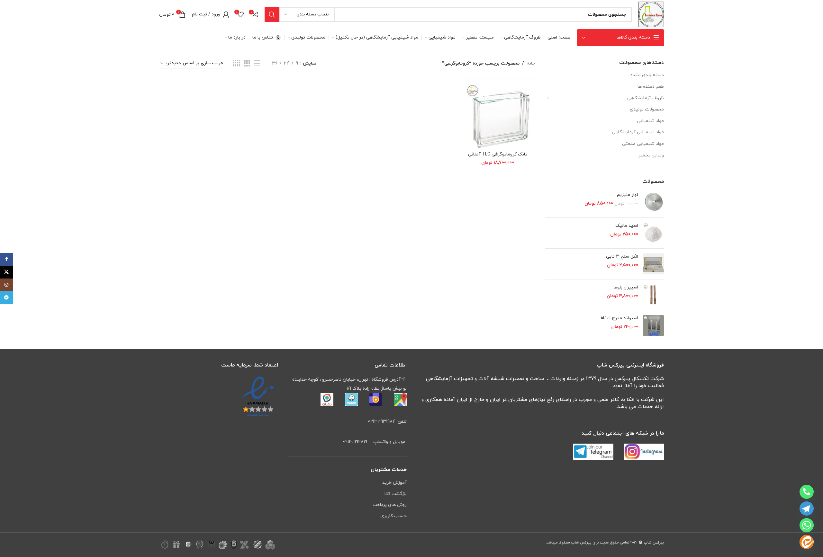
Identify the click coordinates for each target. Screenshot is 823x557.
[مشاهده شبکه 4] (236, 63)
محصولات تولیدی (647, 109)
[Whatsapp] (807, 525)
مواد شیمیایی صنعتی (643, 144)
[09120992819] (807, 492)
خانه (531, 63)
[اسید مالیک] (653, 233)
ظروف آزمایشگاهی (645, 98)
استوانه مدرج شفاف (618, 318)
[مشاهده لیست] (257, 63)
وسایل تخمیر (651, 155)
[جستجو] (272, 14)
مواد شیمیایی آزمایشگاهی (638, 132)
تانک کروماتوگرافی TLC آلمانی (497, 154)
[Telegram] (807, 508)
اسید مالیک (626, 226)
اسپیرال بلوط (626, 287)
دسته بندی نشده (647, 75)
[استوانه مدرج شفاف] (653, 325)
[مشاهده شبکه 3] (247, 63)
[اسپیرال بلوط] (653, 294)
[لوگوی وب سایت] (651, 14)
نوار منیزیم (627, 195)
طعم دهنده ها (651, 87)
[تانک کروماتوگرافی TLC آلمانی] (497, 115)
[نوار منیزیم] (653, 202)
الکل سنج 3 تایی (622, 256)
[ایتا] (807, 542)
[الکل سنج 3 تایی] (653, 263)
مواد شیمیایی (650, 121)
